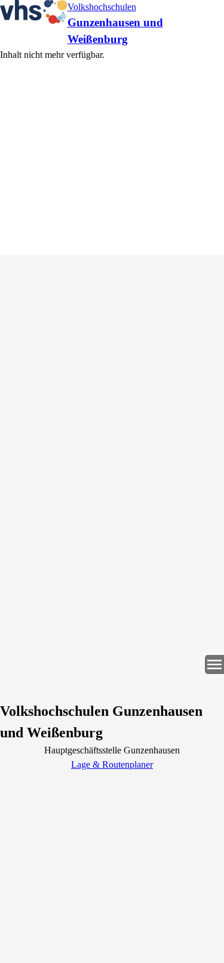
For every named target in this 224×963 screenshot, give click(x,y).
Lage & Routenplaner (112, 764)
